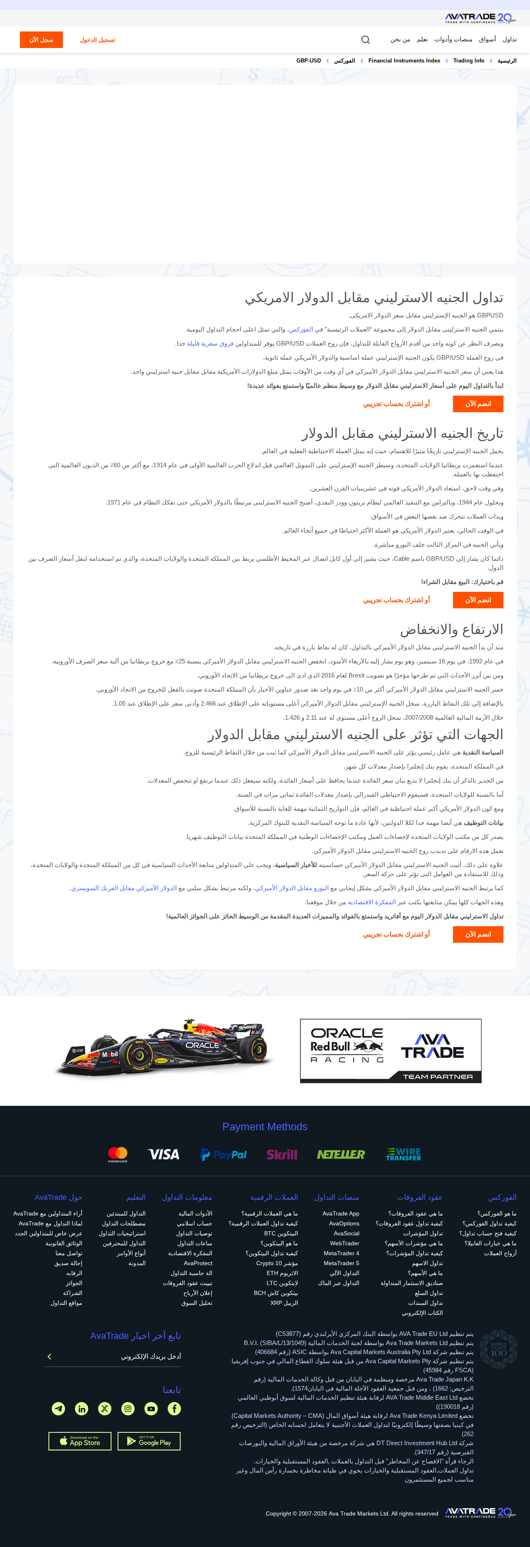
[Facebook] (174, 1408)
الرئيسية (507, 61)
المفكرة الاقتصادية (372, 902)
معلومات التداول (187, 1197)
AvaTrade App (341, 1213)
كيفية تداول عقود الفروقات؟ (409, 1223)
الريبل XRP (284, 1303)
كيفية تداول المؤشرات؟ (414, 1253)
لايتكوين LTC (282, 1283)
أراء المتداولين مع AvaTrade (47, 1213)
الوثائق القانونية (64, 1243)
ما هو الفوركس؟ (497, 1213)
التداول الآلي (344, 1273)
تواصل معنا (68, 1253)
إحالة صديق (68, 1263)
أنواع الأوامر (131, 1253)
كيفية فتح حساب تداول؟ (488, 1233)
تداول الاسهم (427, 1263)
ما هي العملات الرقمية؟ (269, 1213)
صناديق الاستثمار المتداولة (412, 1283)
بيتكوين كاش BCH (276, 1293)
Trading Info (468, 61)
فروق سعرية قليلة (210, 343)
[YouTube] (151, 1408)
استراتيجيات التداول (122, 1233)
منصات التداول (336, 1197)
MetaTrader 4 (341, 1253)
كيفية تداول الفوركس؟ (490, 1223)
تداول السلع (429, 1293)
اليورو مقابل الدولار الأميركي (292, 887)
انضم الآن (478, 403)
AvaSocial (346, 1233)
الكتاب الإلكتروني (422, 1312)
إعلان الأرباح (197, 1293)
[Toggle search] (366, 39)
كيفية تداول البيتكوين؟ (272, 1253)
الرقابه (74, 1273)
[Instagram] (128, 1408)
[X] (104, 1408)
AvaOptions (344, 1223)
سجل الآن (41, 39)
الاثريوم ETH (282, 1273)
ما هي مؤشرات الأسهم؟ (414, 1243)
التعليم (136, 1197)
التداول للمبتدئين (126, 1213)
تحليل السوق (196, 1303)
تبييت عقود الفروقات (187, 1283)
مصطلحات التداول (124, 1223)
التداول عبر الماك (338, 1283)
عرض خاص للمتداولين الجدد (48, 1233)
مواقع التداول (66, 1303)
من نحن (400, 39)
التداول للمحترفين (124, 1243)
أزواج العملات (500, 1253)
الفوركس (344, 61)
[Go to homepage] (481, 18)
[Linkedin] (81, 1408)
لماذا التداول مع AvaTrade (50, 1223)
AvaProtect (198, 1263)
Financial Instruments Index (404, 61)
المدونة (137, 1263)
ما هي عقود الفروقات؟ (415, 1213)
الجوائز (74, 1283)
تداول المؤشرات (423, 1233)
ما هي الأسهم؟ (425, 1273)
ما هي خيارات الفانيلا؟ (491, 1243)
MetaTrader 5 (341, 1263)
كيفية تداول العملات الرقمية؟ (263, 1223)
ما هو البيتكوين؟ (279, 1243)
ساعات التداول (194, 1243)
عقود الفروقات (420, 1197)
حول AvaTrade (58, 1197)
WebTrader (344, 1243)
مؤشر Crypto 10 (277, 1263)
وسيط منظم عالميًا (330, 385)
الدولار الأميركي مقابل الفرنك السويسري (124, 887)
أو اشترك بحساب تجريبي (396, 403)
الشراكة (72, 1293)
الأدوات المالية (195, 1213)
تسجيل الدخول (97, 39)
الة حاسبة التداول (191, 1273)
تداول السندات (425, 1303)
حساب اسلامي (194, 1223)
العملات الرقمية (274, 1197)
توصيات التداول (194, 1233)
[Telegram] (58, 1408)
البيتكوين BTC (281, 1233)
